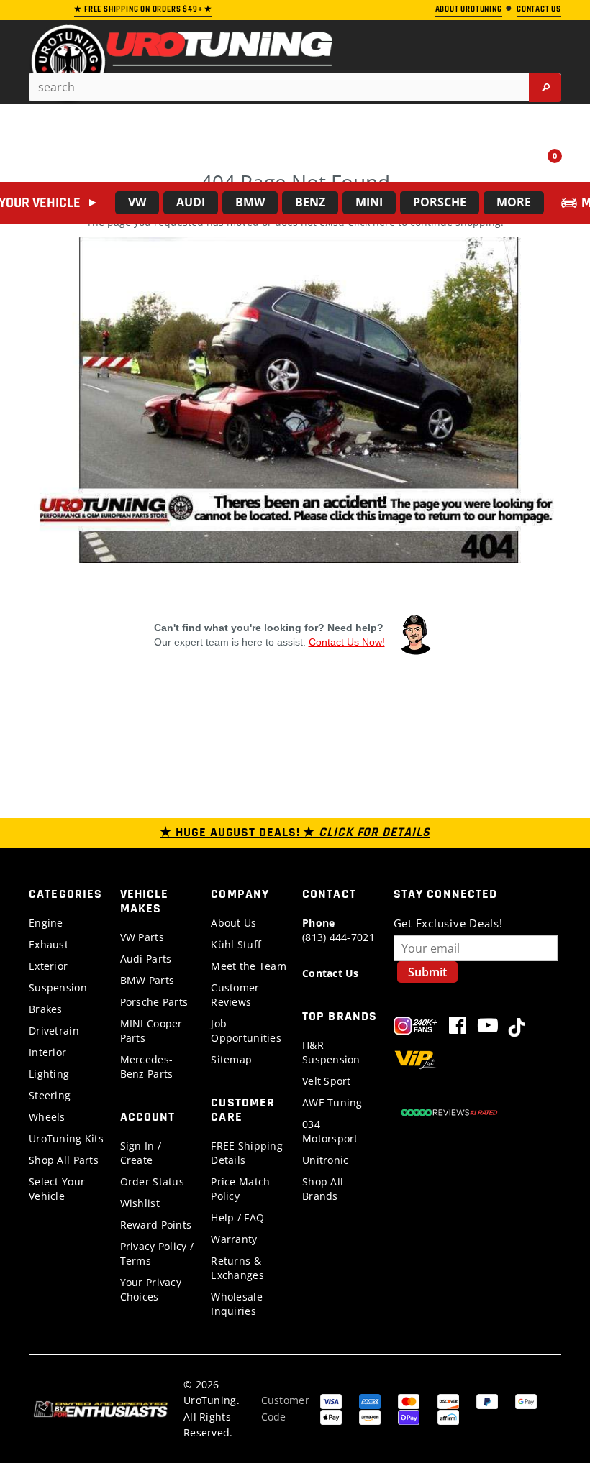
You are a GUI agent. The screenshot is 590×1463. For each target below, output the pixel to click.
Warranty (234, 1239)
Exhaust (48, 944)
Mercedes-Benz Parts (146, 1066)
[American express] (370, 1400)
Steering (50, 1095)
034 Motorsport (330, 1131)
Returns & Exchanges (237, 1268)
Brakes (46, 1009)
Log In (510, 162)
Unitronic (325, 1160)
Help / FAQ (237, 1217)
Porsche (439, 202)
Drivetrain (54, 1030)
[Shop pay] (408, 1416)
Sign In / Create (141, 1153)
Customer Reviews (235, 995)
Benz (310, 202)
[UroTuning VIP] (415, 1061)
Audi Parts (146, 959)
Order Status (152, 1181)
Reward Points (156, 1225)
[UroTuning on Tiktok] (516, 1028)
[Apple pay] (331, 1416)
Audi (190, 202)
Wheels (47, 1117)
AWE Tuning (332, 1102)
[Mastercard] (408, 1400)
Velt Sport (326, 1081)
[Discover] (448, 1400)
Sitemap (231, 1059)
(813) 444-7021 (338, 930)
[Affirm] (448, 1416)
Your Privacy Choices (150, 1289)
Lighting (49, 1074)
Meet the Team (248, 966)
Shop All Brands (322, 1189)
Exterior (48, 966)
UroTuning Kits (66, 1138)
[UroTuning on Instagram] (415, 1028)
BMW (250, 202)
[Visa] (331, 1400)
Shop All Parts (64, 1160)
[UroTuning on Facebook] (457, 1028)
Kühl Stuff (236, 944)
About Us (233, 923)
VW (137, 202)
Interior (47, 1052)
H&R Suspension (331, 1052)
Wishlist (140, 1203)
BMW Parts (147, 980)
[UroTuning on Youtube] (488, 1028)
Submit (427, 972)
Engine (46, 923)
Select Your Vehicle (57, 1189)
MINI (369, 202)
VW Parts (142, 937)
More (513, 202)
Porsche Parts (154, 1002)
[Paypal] (487, 1400)
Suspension (58, 987)
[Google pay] (526, 1400)
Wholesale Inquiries (237, 1304)
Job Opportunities (246, 1031)
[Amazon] (370, 1416)
